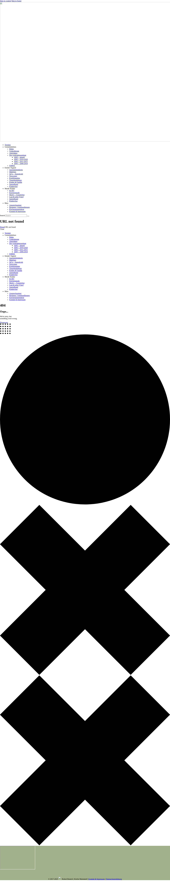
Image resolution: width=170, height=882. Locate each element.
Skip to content (5, 1)
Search (2, 215)
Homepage (4, 322)
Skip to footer (16, 1)
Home (2, 227)
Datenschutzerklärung (114, 879)
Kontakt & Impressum (96, 879)
